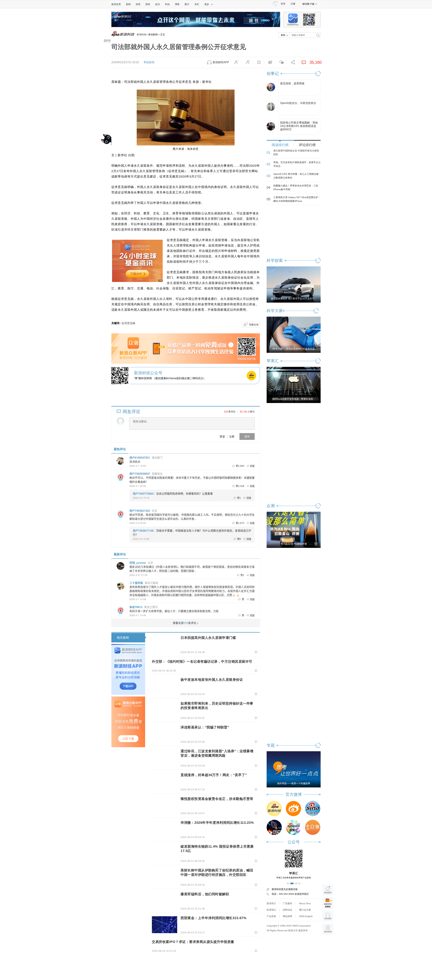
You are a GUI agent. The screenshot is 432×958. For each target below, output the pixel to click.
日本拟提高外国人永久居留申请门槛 (208, 638)
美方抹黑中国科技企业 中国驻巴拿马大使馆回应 (296, 152)
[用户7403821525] (120, 514)
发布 (247, 436)
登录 (222, 436)
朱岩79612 (135, 607)
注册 (293, 4)
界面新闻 (149, 62)
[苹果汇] (293, 827)
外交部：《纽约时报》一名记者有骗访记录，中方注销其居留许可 (202, 661)
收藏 (258, 62)
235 (226, 411)
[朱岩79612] (120, 610)
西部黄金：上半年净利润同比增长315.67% (213, 918)
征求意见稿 (128, 323)
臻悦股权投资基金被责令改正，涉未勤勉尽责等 (217, 799)
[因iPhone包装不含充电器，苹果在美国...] (294, 385)
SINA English (306, 916)
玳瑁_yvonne (137, 563)
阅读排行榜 (280, 145)
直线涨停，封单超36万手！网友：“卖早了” (214, 775)
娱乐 (157, 4)
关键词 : (116, 323)
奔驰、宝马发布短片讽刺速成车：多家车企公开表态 (297, 164)
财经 (147, 4)
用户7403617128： (144, 531)
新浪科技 (141, 34)
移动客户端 (308, 4)
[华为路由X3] (294, 529)
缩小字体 (236, 62)
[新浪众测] (312, 827)
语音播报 (327, 915)
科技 (167, 4)
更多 (206, 4)
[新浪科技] (274, 808)
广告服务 (287, 903)
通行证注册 (305, 909)
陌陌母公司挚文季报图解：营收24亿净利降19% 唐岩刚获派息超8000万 (299, 125)
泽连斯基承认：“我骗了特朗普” (205, 727)
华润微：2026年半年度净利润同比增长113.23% (217, 822)
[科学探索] (274, 827)
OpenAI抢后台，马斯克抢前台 (298, 103)
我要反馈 (254, 324)
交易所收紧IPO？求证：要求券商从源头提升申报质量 (193, 942)
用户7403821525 (139, 511)
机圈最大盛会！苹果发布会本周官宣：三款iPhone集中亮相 (295, 187)
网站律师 (287, 916)
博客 (177, 4)
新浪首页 (116, 4)
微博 (270, 62)
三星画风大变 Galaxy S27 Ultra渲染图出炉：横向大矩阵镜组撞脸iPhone (296, 199)
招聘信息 (287, 909)
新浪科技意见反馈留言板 (285, 889)
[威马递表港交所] (294, 284)
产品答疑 (271, 916)
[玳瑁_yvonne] (120, 566)
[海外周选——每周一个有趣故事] (294, 769)
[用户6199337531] (120, 461)
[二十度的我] (120, 586)
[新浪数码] (293, 808)
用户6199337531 (139, 457)
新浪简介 (271, 903)
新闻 (128, 4)
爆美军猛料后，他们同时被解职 (205, 894)
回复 (252, 466)
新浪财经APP (221, 62)
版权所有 (303, 930)
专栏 (196, 4)
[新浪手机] (312, 808)
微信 (281, 62)
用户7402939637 (139, 474)
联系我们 (271, 909)
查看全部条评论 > (185, 623)
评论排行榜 (307, 145)
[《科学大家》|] (294, 334)
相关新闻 (123, 637)
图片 (187, 4)
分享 (292, 62)
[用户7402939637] (120, 477)
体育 (138, 4)
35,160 (243, 411)
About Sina (305, 903)
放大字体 (247, 62)
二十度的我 (136, 583)
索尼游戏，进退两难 (292, 83)
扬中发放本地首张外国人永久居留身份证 (212, 679)
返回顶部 (327, 942)
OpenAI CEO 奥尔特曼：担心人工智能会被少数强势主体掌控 (296, 176)
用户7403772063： (144, 493)
